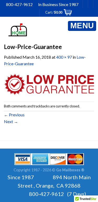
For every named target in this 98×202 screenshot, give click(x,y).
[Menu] (82, 26)
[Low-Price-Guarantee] (49, 83)
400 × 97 (64, 56)
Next (11, 121)
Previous (14, 114)
